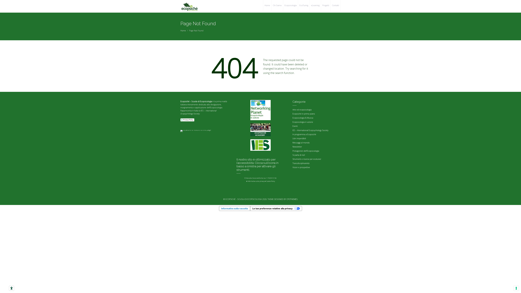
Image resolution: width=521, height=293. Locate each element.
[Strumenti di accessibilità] (11, 288)
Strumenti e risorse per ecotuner (307, 159)
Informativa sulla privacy (255, 181)
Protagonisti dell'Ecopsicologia (306, 151)
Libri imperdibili (299, 138)
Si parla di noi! (299, 155)
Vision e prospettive (301, 167)
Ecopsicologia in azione (303, 122)
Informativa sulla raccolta (234, 208)
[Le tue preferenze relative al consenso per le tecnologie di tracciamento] (516, 288)
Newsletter (297, 146)
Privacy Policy (188, 120)
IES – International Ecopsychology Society (310, 130)
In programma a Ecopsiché (304, 134)
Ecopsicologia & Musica (303, 118)
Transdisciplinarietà (301, 163)
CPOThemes (292, 199)
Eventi (295, 126)
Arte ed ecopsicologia (302, 109)
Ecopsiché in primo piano (304, 113)
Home (183, 30)
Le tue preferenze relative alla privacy (272, 208)
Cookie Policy (270, 181)
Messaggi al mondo (301, 142)
